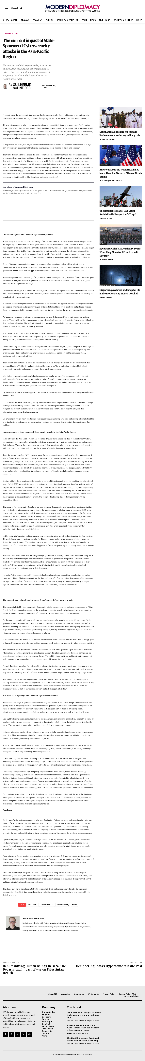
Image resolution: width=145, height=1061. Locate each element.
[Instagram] (11, 1034)
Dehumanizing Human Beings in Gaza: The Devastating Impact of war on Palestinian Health (34, 969)
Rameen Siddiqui (107, 218)
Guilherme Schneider (22, 86)
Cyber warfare (47, 904)
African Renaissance (107, 285)
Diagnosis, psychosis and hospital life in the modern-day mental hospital (120, 291)
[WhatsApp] (19, 96)
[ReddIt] (32, 96)
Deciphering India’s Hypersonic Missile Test (109, 966)
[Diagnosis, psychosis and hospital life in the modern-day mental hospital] (121, 275)
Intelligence (12, 33)
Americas (103, 165)
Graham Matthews (107, 139)
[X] (12, 96)
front (74, 904)
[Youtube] (29, 1034)
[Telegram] (38, 96)
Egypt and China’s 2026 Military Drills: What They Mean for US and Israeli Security (120, 252)
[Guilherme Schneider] (5, 86)
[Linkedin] (25, 96)
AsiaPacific (32, 904)
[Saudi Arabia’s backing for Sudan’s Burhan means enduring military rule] (121, 117)
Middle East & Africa (107, 127)
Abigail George (106, 297)
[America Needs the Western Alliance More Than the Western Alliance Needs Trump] (121, 155)
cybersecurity (63, 904)
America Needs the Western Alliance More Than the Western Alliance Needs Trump (121, 173)
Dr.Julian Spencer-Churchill (111, 180)
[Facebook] (5, 96)
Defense (103, 244)
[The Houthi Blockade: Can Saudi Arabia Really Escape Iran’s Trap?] (121, 196)
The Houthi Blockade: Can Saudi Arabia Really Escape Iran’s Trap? (118, 212)
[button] (17, 8)
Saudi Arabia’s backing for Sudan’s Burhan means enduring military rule (120, 133)
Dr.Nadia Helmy (106, 259)
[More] (45, 96)
